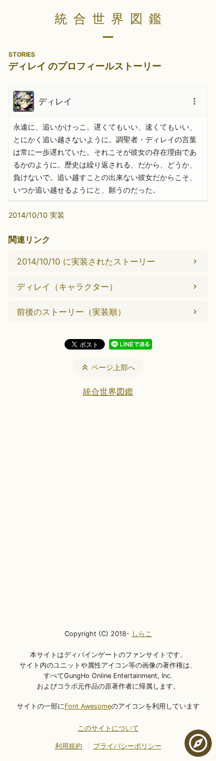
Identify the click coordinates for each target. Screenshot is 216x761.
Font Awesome (87, 706)
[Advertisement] (108, 512)
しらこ (142, 634)
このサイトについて (108, 728)
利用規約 (68, 746)
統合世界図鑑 (111, 18)
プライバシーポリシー (127, 746)
